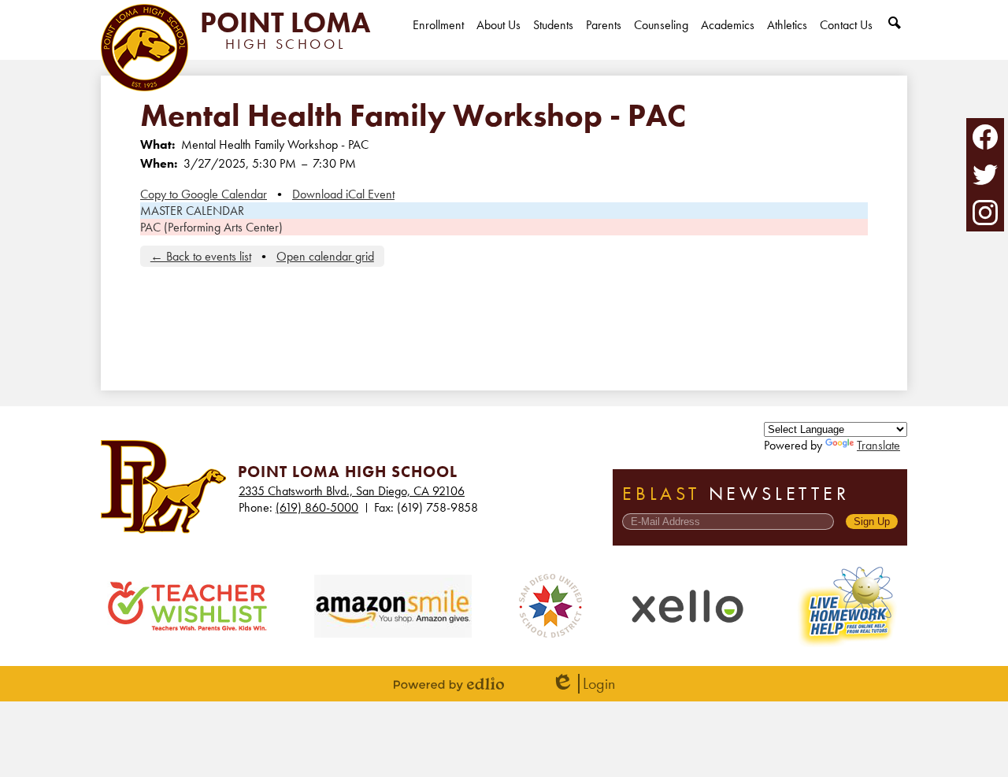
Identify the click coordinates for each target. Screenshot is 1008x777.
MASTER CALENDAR (192, 210)
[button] (498, 38)
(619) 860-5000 (317, 507)
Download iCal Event (343, 194)
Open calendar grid (325, 256)
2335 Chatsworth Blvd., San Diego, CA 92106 (352, 491)
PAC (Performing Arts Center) (211, 227)
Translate (878, 445)
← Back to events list (200, 256)
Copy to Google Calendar (203, 194)
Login (583, 684)
